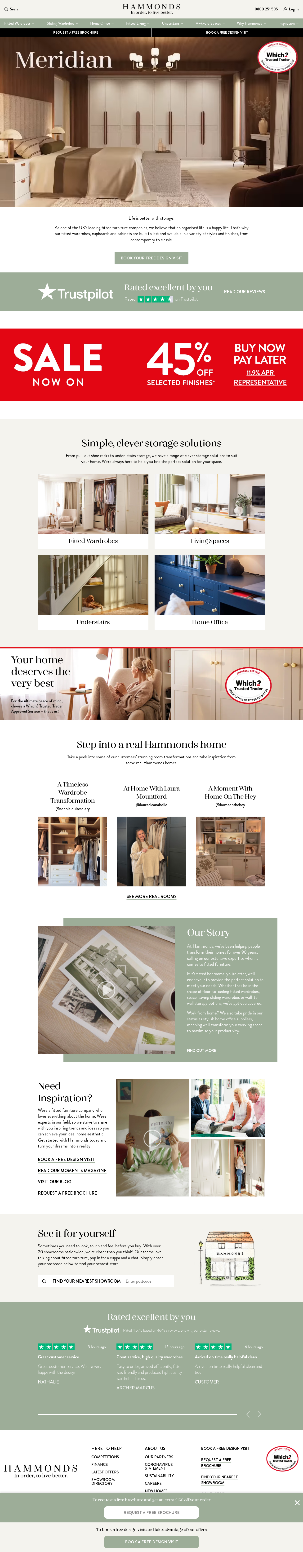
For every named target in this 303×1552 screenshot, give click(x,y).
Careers (153, 1483)
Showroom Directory (103, 1481)
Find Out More (201, 1050)
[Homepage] (151, 9)
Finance (99, 1464)
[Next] (259, 1414)
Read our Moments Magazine (72, 1171)
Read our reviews (244, 292)
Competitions (105, 1457)
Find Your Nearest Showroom (219, 1479)
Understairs (170, 23)
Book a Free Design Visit (66, 1159)
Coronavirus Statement (159, 1466)
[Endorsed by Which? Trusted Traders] (151, 718)
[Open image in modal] (228, 1108)
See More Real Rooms (152, 897)
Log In (294, 9)
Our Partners (159, 1457)
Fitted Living (136, 23)
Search (15, 9)
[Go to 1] (137, 1414)
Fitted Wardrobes (17, 23)
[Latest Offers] (151, 400)
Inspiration (286, 23)
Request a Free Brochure (75, 32)
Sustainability (159, 1476)
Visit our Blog (54, 1182)
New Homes (156, 1491)
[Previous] (248, 1414)
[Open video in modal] (153, 1137)
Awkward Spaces (208, 23)
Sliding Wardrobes (60, 23)
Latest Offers (105, 1472)
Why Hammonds (249, 23)
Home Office (100, 23)
